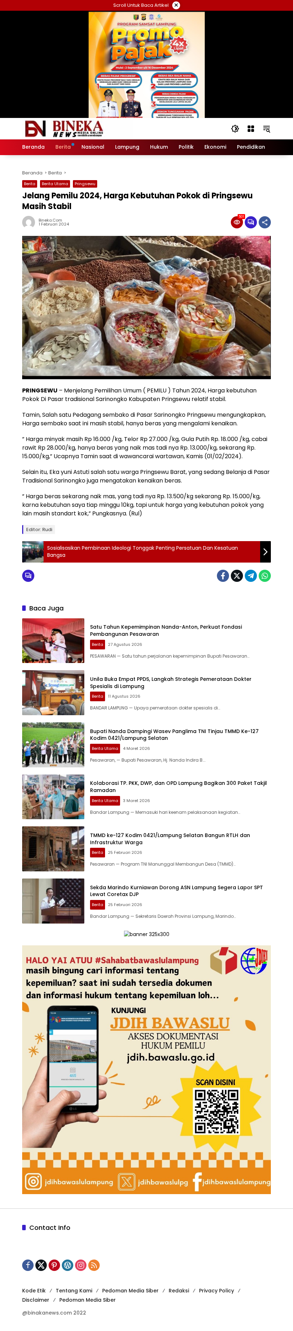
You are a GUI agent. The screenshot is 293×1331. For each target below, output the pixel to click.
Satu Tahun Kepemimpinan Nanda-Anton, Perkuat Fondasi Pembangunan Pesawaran (166, 630)
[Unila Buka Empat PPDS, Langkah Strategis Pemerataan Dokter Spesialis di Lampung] (53, 692)
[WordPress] (67, 1265)
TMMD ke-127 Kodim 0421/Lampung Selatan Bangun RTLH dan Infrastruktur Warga (170, 839)
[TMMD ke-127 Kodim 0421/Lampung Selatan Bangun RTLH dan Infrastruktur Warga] (53, 848)
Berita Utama (55, 184)
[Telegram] (251, 576)
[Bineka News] (77, 128)
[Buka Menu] (251, 128)
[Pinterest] (54, 1265)
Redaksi (179, 1290)
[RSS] (94, 1265)
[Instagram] (80, 1265)
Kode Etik (34, 1290)
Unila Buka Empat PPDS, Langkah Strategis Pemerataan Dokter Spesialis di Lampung (171, 683)
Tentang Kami (74, 1290)
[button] (235, 128)
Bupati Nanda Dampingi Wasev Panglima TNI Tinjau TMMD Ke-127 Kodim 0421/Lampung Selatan (174, 735)
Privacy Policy (216, 1290)
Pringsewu (85, 184)
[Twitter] (237, 576)
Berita (29, 184)
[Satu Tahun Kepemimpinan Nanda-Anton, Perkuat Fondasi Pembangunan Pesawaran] (53, 640)
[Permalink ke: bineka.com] (30, 222)
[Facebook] (223, 576)
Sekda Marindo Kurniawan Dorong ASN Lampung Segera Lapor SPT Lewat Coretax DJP (176, 891)
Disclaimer (35, 1299)
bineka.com (50, 220)
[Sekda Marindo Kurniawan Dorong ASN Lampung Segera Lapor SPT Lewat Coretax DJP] (53, 901)
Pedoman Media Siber (130, 1290)
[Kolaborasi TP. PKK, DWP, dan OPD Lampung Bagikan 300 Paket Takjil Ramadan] (53, 797)
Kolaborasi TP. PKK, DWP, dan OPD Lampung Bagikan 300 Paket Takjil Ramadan (178, 787)
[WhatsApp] (265, 576)
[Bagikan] (265, 222)
